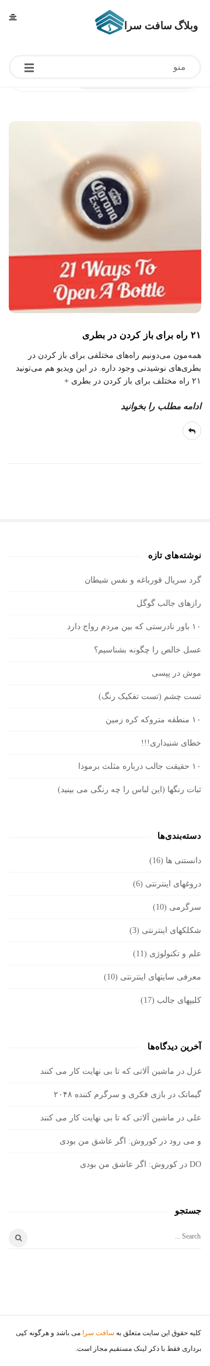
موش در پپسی (176, 673)
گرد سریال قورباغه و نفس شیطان (143, 580)
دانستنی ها (183, 860)
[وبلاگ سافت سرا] (109, 22)
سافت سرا (98, 1333)
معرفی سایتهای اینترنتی (160, 977)
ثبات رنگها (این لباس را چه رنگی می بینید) (129, 789)
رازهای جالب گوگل (168, 603)
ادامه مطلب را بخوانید (161, 406)
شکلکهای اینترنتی (171, 930)
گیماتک (189, 1094)
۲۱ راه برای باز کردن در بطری (141, 335)
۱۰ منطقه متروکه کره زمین (153, 719)
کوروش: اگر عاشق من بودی (108, 1141)
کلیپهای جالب (179, 1000)
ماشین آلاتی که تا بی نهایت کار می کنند (107, 1071)
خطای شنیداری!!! (171, 743)
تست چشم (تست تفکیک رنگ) (150, 696)
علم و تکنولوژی (175, 953)
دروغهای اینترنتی (173, 883)
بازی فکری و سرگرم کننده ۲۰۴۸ (110, 1094)
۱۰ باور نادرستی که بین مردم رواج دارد (134, 626)
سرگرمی (185, 907)
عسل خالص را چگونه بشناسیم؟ (147, 649)
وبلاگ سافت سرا (161, 25)
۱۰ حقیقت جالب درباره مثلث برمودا (139, 766)
